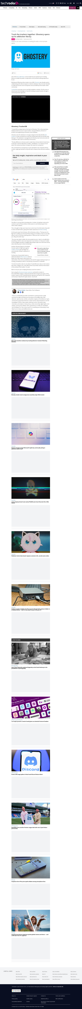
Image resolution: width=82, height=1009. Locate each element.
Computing (11, 7)
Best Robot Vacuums (75, 979)
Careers (28, 1001)
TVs (19, 7)
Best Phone (44, 971)
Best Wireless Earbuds (57, 976)
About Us (14, 996)
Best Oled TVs (45, 976)
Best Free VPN (19, 974)
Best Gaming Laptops (34, 974)
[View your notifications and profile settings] (74, 3)
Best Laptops (32, 971)
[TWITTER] (19, 292)
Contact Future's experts (31, 996)
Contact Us (43, 996)
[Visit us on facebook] (56, 3)
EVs (54, 7)
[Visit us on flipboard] (63, 3)
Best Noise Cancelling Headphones (60, 974)
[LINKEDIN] (21, 292)
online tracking (43, 229)
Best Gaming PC (33, 976)
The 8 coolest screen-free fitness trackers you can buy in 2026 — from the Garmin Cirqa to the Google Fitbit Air (61, 181)
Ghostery (37, 82)
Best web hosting (42, 26)
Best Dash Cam (74, 974)
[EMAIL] (23, 292)
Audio (35, 7)
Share (15, 73)
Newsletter (47, 73)
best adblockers (20, 76)
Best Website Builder (20, 979)
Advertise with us (44, 998)
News (13, 39)
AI (16, 7)
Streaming (24, 7)
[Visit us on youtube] (61, 3)
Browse (58, 7)
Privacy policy (15, 998)
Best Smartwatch (46, 979)
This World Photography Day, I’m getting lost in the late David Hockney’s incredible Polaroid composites (61, 153)
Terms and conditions (60, 996)
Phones (5, 7)
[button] (78, 3)
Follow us (40, 73)
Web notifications (59, 998)
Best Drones (73, 976)
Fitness (30, 7)
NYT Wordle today (53, 26)
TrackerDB (14, 89)
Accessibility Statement (17, 1001)
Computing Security (21, 31)
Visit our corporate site (58, 986)
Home (49, 7)
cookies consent (15, 249)
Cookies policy (29, 998)
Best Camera (73, 971)
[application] (30, 109)
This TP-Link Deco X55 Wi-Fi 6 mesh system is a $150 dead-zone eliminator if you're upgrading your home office (61, 161)
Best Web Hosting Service (21, 976)
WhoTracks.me (24, 256)
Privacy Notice (15, 167)
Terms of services (28, 166)
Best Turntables (56, 971)
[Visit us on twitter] (59, 3)
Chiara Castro (19, 39)
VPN (40, 7)
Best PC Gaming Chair (34, 979)
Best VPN (63, 26)
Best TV (43, 974)
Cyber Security (29, 31)
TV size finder (23, 26)
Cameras (44, 7)
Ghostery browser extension (26, 272)
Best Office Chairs (56, 979)
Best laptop (31, 26)
